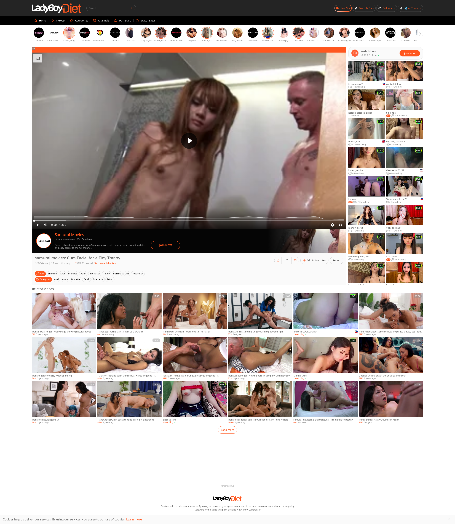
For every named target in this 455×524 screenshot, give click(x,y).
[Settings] (332, 224)
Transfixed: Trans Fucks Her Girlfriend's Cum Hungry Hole (258, 420)
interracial (95, 273)
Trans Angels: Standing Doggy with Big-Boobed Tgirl (255, 332)
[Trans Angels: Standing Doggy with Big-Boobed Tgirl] (260, 314)
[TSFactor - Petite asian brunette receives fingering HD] (195, 358)
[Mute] (45, 224)
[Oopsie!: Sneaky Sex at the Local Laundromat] (391, 358)
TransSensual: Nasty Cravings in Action (379, 420)
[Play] (189, 141)
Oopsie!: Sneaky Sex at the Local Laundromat (382, 376)
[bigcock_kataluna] (404, 132)
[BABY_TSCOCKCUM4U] (325, 314)
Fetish (86, 279)
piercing (117, 273)
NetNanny (242, 509)
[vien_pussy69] (404, 218)
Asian (65, 279)
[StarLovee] (404, 247)
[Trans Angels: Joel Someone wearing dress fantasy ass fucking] (391, 314)
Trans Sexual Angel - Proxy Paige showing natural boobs (61, 332)
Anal (56, 279)
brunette (72, 273)
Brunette (75, 279)
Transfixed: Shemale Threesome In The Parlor (186, 332)
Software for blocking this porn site (213, 509)
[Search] (133, 8)
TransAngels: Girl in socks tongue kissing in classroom (125, 420)
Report (337, 260)
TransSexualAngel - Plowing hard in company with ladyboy (259, 376)
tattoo (106, 273)
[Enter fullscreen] (340, 224)
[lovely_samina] (366, 161)
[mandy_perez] (366, 218)
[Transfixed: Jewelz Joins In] (64, 402)
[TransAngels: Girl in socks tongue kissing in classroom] (129, 402)
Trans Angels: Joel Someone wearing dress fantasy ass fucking (390, 332)
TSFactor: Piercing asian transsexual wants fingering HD (126, 376)
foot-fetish (137, 273)
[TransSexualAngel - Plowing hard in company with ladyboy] (260, 358)
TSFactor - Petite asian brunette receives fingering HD (191, 376)
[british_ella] (366, 132)
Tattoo (110, 279)
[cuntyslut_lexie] (404, 74)
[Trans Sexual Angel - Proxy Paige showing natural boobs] (64, 314)
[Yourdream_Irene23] (404, 190)
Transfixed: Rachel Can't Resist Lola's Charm (120, 332)
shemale (52, 273)
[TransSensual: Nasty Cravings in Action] (391, 402)
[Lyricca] (366, 190)
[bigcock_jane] (195, 402)
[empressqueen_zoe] (366, 247)
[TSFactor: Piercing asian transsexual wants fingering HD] (129, 358)
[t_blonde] (404, 103)
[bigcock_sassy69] (404, 276)
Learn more (134, 519)
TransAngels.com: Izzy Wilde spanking (52, 376)
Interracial (98, 279)
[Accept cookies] (449, 519)
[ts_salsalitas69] (366, 74)
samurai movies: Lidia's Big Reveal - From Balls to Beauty (323, 420)
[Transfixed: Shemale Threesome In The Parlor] (195, 314)
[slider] (189, 221)
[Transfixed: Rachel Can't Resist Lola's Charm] (129, 314)
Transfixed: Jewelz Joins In (45, 420)
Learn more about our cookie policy (275, 506)
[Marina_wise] (325, 358)
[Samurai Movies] (43, 240)
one (127, 273)
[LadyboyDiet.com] (56, 8)
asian (83, 273)
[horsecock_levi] (366, 276)
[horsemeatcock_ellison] (366, 103)
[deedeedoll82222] (404, 161)
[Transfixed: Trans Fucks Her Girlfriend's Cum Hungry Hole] (260, 402)
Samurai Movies (69, 234)
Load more (227, 430)
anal (62, 273)
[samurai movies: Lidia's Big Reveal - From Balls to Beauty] (325, 402)
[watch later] (36, 297)
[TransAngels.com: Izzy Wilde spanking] (64, 358)
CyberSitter (255, 509)
